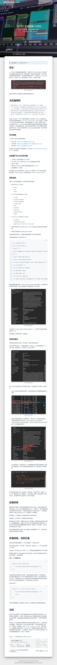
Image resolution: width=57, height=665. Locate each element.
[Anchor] (8, 67)
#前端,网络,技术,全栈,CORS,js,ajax (23, 636)
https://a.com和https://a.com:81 (26, 141)
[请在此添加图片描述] (28, 84)
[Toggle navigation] (52, 2)
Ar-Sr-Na (28, 661)
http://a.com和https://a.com (24, 145)
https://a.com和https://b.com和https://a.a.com (29, 143)
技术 (12, 636)
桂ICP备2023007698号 (20, 662)
